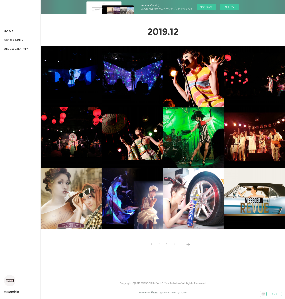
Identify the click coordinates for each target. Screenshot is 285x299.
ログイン (230, 7)
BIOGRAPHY (14, 40)
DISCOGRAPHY (16, 49)
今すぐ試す (206, 7)
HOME (9, 31)
